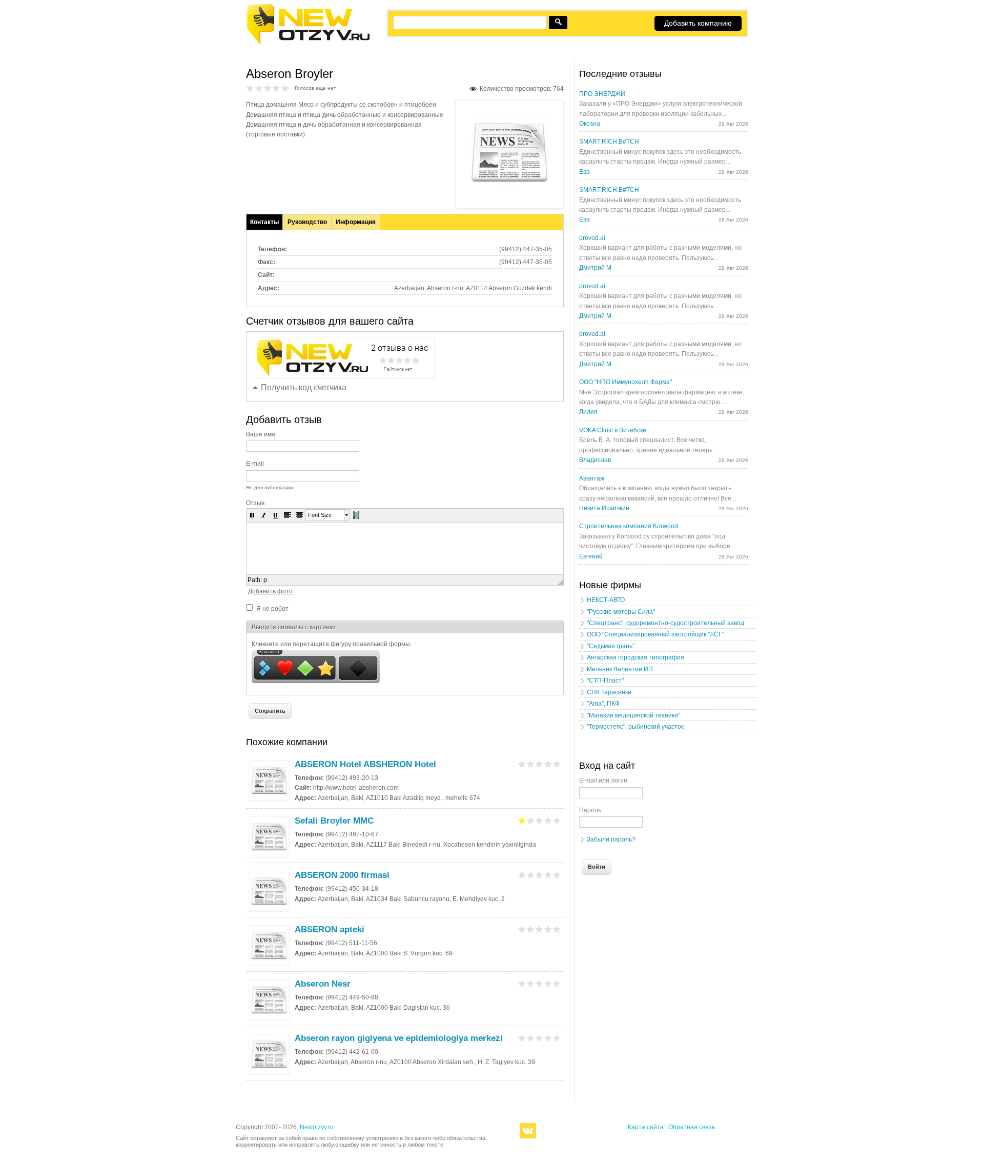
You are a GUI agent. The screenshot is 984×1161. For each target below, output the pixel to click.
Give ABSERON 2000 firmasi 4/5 (548, 874)
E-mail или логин (603, 780)
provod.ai (592, 238)
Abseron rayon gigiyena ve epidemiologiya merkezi (399, 1038)
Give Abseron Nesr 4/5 (548, 983)
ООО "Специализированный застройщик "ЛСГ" (655, 634)
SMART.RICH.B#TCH (609, 141)
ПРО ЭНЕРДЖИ (602, 93)
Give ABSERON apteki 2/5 (530, 929)
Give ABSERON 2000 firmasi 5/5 (556, 874)
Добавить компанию (698, 23)
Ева (584, 171)
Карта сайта (646, 1127)
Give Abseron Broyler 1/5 (250, 88)
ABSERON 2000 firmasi (342, 875)
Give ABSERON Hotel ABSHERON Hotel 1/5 (522, 764)
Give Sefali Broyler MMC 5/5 (556, 820)
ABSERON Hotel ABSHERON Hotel (365, 764)
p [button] (265, 580)
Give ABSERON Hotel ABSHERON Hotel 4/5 (548, 764)
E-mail (255, 463)
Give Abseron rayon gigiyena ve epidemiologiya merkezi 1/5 (522, 1038)
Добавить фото (270, 591)
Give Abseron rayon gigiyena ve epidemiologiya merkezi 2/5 (530, 1038)
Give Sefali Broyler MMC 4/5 (548, 820)
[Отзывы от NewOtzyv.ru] (308, 43)
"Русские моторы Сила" (621, 611)
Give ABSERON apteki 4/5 (548, 929)
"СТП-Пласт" (605, 680)
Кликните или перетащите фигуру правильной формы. (332, 644)
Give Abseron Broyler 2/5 (259, 88)
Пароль (590, 810)
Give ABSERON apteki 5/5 (556, 929)
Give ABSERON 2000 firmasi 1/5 (522, 874)
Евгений (591, 556)
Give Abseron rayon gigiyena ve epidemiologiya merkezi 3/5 (539, 1038)
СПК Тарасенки (609, 692)
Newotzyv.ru (317, 1127)
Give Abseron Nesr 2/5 (530, 983)
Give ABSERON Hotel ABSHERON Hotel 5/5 (556, 764)
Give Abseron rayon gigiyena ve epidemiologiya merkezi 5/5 (556, 1038)
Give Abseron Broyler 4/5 (276, 88)
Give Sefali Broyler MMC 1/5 (522, 820)
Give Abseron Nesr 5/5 (556, 983)
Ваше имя (260, 434)
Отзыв (255, 503)
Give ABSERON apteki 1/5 (522, 929)
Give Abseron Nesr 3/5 (539, 983)
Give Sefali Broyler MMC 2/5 (530, 820)
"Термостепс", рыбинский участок (635, 726)
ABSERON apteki (329, 929)
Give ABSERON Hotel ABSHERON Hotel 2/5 (530, 764)
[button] (252, 515)
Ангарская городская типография (635, 657)
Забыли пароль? (611, 839)
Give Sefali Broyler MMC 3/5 (539, 820)
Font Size (320, 515)
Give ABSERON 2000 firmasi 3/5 (539, 874)
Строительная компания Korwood (628, 526)
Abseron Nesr (323, 984)
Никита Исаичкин (604, 508)
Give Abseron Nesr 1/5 (522, 983)
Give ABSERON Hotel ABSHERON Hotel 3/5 (539, 764)
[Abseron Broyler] (509, 189)
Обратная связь (691, 1127)
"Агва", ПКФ (603, 703)
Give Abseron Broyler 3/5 (267, 88)
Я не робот (272, 608)
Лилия (588, 411)
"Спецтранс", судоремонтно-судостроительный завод (665, 623)
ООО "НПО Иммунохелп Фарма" (625, 382)
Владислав (595, 460)
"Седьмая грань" (610, 646)
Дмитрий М (595, 267)
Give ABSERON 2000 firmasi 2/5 (530, 874)
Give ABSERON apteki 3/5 (539, 929)
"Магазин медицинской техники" (633, 715)
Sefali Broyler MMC (334, 821)
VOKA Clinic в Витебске (612, 430)
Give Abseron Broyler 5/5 (285, 88)
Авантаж (591, 478)
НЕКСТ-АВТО (606, 600)
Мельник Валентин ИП (620, 669)
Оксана (589, 123)
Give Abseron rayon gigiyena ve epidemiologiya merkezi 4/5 (548, 1038)
